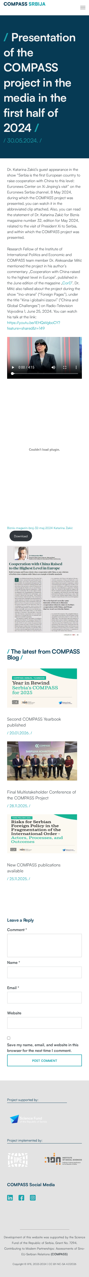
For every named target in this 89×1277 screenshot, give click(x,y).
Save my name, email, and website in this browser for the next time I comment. (42, 1047)
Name (13, 962)
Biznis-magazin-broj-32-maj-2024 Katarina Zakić (40, 528)
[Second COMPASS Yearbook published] (42, 690)
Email (13, 987)
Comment (17, 929)
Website (14, 1013)
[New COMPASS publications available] (42, 836)
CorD (66, 283)
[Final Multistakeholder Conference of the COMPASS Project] (42, 763)
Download (21, 536)
